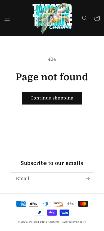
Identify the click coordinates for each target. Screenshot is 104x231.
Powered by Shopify (73, 222)
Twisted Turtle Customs (44, 222)
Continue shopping (52, 98)
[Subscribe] (88, 178)
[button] (7, 18)
